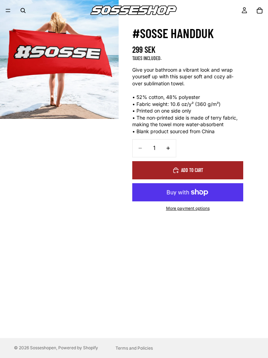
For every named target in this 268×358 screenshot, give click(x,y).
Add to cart (192, 170)
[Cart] (259, 10)
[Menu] (8, 10)
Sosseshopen (43, 347)
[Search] (23, 10)
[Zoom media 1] (59, 59)
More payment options (188, 208)
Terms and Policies (134, 348)
